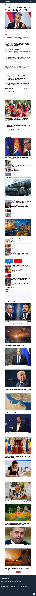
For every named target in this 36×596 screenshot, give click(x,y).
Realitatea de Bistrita (30, 589)
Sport (7, 130)
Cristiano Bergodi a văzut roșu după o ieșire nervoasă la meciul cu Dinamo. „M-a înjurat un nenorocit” (18, 129)
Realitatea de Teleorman (17, 587)
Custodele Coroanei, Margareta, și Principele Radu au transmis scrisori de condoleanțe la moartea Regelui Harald (17, 524)
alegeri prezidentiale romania (18, 93)
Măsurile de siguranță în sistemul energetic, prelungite (15, 238)
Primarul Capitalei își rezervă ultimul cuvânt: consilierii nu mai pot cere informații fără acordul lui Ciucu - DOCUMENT (17, 546)
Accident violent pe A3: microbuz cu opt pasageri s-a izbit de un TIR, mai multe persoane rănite (20, 274)
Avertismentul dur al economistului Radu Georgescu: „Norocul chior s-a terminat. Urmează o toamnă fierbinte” (21, 245)
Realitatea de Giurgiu (23, 587)
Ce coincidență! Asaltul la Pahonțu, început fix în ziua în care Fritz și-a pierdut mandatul (20, 162)
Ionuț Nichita (29, 432)
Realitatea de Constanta (4, 587)
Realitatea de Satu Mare (19, 586)
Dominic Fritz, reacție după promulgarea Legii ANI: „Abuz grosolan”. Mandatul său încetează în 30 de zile (17, 434)
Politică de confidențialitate (13, 581)
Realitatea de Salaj (29, 587)
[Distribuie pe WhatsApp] (28, 31)
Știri (8, 4)
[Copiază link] (24, 31)
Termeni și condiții (6, 581)
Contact (2, 581)
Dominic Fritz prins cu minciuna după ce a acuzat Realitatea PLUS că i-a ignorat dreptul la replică (19, 214)
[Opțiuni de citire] (34, 594)
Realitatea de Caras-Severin (23, 589)
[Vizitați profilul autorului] (6, 32)
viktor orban (8, 93)
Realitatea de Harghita (16, 589)
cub (11, 93)
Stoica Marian (29, 321)
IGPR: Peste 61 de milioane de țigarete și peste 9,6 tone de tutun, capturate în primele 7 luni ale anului (20, 174)
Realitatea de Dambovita (26, 586)
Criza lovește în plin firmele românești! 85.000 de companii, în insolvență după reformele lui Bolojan (19, 254)
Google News (25, 95)
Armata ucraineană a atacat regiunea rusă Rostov (14, 345)
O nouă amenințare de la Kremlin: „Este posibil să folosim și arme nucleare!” (19, 76)
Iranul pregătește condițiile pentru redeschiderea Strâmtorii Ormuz (17, 412)
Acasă (6, 4)
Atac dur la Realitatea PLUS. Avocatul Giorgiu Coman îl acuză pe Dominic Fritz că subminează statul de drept (18, 81)
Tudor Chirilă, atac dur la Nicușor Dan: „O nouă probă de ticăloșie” (17, 501)
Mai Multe (18, 572)
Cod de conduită (19, 581)
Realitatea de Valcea (9, 589)
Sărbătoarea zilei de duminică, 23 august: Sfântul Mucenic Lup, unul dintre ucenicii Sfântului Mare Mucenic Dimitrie (18, 132)
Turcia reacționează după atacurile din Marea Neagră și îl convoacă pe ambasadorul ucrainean (17, 79)
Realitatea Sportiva (8, 586)
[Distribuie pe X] (30, 31)
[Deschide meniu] (30, 2)
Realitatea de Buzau (3, 589)
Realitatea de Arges (10, 587)
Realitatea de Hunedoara (15, 31)
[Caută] (28, 2)
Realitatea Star (13, 586)
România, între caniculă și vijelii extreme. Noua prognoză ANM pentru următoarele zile (20, 270)
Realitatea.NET (3, 586)
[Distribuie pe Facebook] (26, 31)
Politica (11, 4)
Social (6, 120)
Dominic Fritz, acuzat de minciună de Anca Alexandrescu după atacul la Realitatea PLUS (18, 84)
